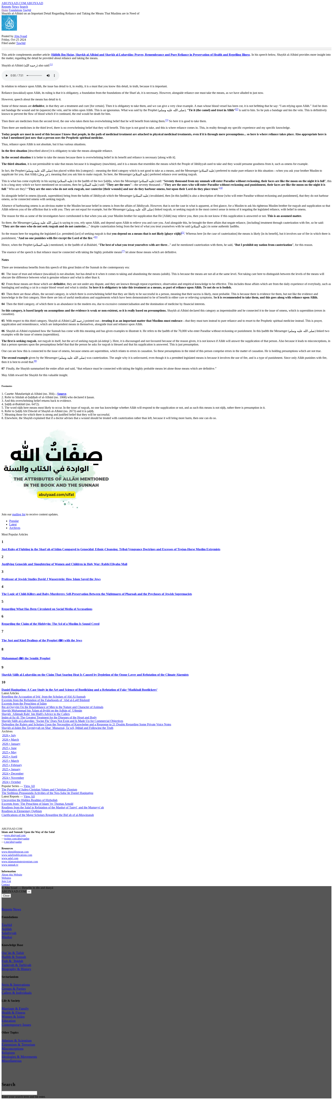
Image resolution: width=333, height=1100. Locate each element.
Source (61, 393)
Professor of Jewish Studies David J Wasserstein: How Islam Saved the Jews (51, 579)
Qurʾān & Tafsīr (13, 953)
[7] (123, 251)
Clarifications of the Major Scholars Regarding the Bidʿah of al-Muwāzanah (48, 815)
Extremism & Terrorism (18, 1044)
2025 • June (9, 748)
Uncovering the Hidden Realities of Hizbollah (29, 800)
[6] (95, 237)
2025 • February (12, 765)
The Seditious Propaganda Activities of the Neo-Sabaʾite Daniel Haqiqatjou (47, 793)
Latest (13, 524)
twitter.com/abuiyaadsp (16, 838)
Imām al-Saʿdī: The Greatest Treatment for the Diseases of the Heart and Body (49, 717)
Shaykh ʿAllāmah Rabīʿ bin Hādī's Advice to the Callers (36, 714)
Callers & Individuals (17, 993)
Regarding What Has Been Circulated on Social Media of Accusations (47, 609)
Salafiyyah (9, 933)
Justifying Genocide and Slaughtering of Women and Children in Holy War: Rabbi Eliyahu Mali (64, 564)
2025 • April (9, 756)
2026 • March (10, 739)
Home (5, 10)
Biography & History (16, 969)
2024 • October (11, 782)
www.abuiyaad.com (15, 835)
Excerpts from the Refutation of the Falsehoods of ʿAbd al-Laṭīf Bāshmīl (46, 700)
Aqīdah (7, 929)
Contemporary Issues (16, 1025)
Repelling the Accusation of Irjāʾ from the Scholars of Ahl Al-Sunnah (44, 696)
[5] (182, 232)
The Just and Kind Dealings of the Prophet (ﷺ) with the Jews (42, 640)
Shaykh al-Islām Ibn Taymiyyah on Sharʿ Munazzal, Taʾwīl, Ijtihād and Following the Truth (57, 727)
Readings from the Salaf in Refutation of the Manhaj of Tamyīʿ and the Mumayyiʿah (53, 807)
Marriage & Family (15, 1008)
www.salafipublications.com (17, 854)
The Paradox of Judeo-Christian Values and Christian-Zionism (39, 789)
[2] (236, 109)
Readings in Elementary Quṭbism (22, 811)
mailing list (18, 514)
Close (6, 895)
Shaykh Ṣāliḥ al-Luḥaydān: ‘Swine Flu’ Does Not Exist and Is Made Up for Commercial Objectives (62, 721)
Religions (8, 1053)
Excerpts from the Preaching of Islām (24, 703)
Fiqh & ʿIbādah (12, 961)
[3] (166, 120)
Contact (6, 884)
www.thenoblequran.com (15, 851)
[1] (51, 64)
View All (29, 786)
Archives (14, 527)
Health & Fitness (13, 1012)
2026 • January (11, 743)
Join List (6, 881)
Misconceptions (13, 1048)
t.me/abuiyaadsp (13, 841)
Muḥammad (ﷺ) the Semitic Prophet (26, 658)
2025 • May (9, 752)
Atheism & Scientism (17, 1040)
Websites (6, 877)
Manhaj (7, 937)
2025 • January (11, 769)
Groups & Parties (14, 989)
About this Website (12, 874)
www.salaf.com (10, 858)
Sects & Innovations (16, 985)
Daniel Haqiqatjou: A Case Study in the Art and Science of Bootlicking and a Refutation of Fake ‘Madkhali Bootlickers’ (79, 689)
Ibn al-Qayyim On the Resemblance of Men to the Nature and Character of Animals (52, 707)
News (15, 6)
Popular (14, 521)
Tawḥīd (27, 10)
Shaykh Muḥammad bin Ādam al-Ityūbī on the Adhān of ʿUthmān (42, 710)
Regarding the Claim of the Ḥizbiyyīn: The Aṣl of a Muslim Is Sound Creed (50, 623)
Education (9, 1021)
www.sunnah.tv (10, 864)
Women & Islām (13, 1016)
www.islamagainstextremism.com (20, 861)
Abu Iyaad (20, 36)
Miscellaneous (12, 1061)
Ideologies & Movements (19, 1057)
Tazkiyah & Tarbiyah (16, 965)
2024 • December (13, 773)
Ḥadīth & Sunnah (14, 957)
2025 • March (10, 760)
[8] (35, 361)
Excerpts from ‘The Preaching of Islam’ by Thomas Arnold (37, 803)
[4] (221, 188)
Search (24, 6)
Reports (6, 6)
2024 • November (13, 777)
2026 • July (9, 735)
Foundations (15, 10)
